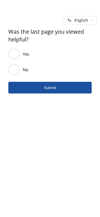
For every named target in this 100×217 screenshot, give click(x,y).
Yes (26, 54)
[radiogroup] (50, 61)
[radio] (14, 54)
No (25, 69)
